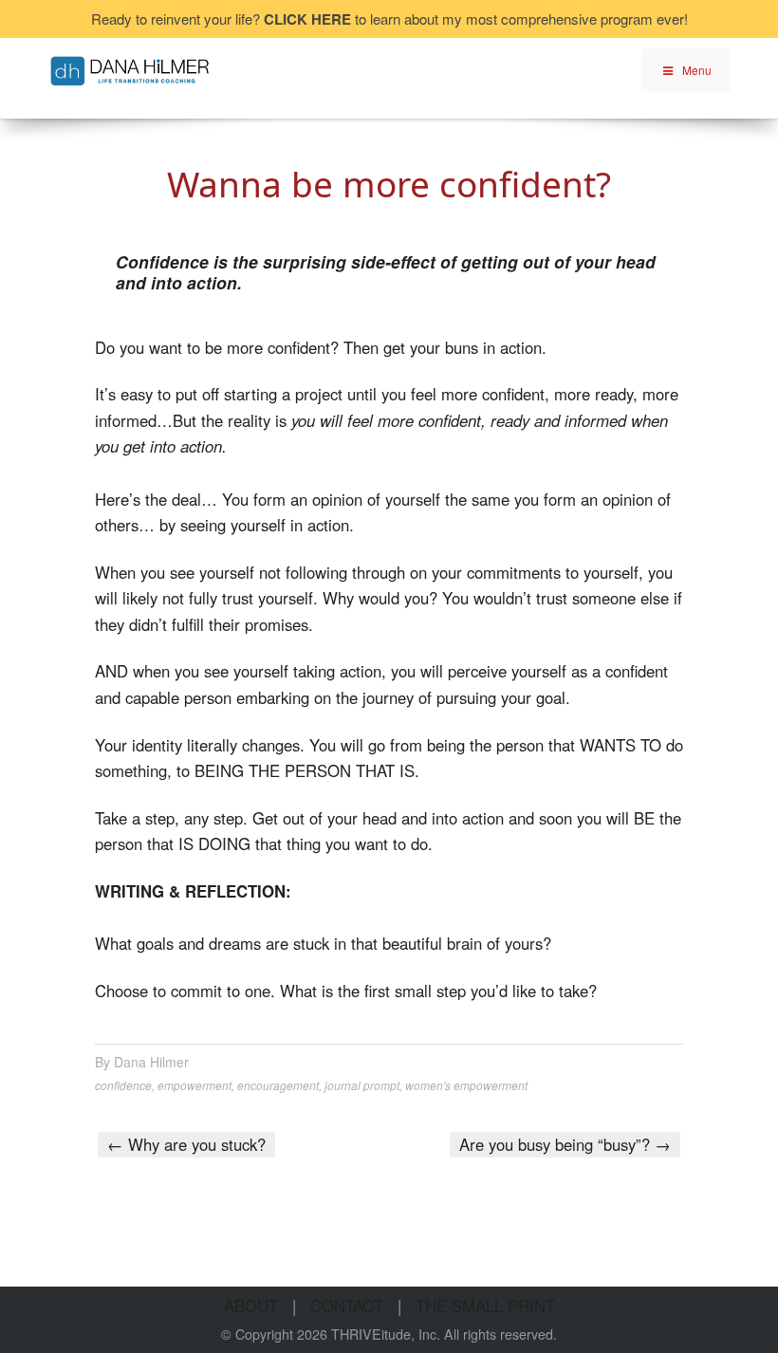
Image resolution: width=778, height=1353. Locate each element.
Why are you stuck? (186, 1144)
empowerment (194, 1085)
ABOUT (251, 1305)
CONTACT (346, 1305)
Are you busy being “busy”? (565, 1144)
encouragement (278, 1085)
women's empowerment (466, 1085)
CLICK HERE (307, 19)
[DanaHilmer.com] (130, 67)
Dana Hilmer (151, 1061)
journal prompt (361, 1085)
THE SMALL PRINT (485, 1305)
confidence (123, 1085)
